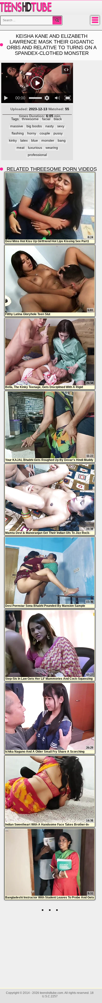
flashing (18, 133)
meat (21, 148)
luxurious (35, 148)
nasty (49, 126)
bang (62, 140)
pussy (58, 133)
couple (45, 133)
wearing (52, 148)
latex (24, 140)
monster (47, 140)
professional (37, 155)
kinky (13, 140)
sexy (60, 126)
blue (34, 140)
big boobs (34, 126)
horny (31, 133)
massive (16, 126)
